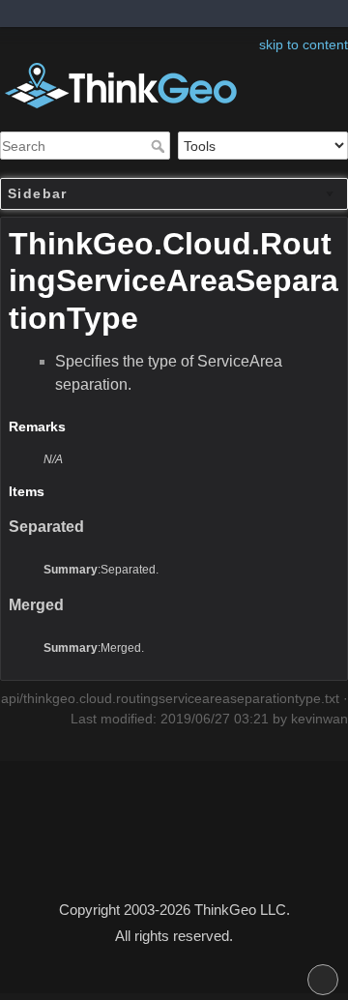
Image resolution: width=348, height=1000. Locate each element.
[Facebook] (164, 856)
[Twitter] (174, 856)
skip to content (303, 44)
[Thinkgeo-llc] (183, 856)
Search (160, 146)
